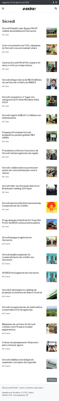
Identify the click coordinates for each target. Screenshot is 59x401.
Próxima (52, 380)
